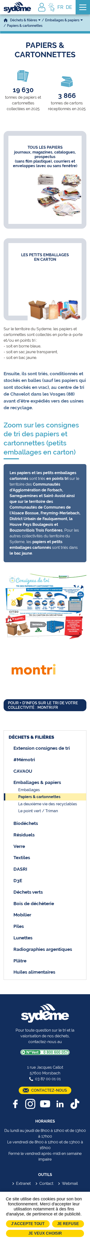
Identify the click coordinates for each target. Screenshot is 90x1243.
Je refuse (68, 1224)
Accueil (6, 20)
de (69, 7)
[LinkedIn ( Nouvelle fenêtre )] (60, 1104)
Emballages (29, 790)
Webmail (70, 1183)
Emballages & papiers (62, 20)
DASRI (20, 869)
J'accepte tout (28, 1224)
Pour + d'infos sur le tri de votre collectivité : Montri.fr (43, 705)
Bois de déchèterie (33, 903)
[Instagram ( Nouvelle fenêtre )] (30, 1104)
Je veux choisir (45, 1233)
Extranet (23, 1183)
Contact (46, 1183)
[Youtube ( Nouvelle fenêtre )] (45, 1104)
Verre (19, 846)
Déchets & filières (23, 20)
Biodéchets (25, 823)
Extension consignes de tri (41, 748)
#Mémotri (24, 759)
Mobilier (22, 914)
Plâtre (19, 960)
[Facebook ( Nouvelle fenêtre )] (15, 1104)
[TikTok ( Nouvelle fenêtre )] (75, 1104)
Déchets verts (28, 892)
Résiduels (24, 834)
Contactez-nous (49, 1090)
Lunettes (22, 937)
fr (60, 7)
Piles (18, 926)
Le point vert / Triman (38, 811)
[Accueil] (17, 7)
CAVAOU (22, 771)
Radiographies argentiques (42, 949)
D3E (17, 880)
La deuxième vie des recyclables (47, 804)
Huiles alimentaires (34, 972)
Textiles (21, 857)
